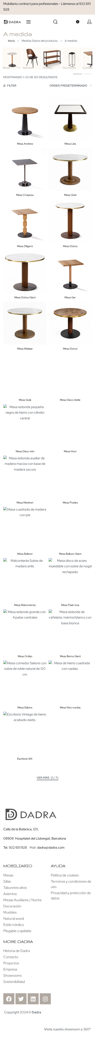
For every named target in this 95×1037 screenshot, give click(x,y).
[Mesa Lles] (70, 118)
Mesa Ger (70, 297)
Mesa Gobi (70, 195)
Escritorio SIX (24, 759)
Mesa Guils (25, 400)
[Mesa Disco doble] (70, 374)
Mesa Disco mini (25, 451)
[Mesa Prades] (70, 477)
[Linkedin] (33, 998)
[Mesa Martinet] (24, 477)
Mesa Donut (70, 348)
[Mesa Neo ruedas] (70, 682)
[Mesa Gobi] (70, 169)
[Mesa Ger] (70, 271)
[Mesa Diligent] (24, 220)
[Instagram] (45, 998)
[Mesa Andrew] (24, 118)
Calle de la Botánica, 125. (21, 829)
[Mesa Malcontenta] (24, 579)
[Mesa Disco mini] (24, 425)
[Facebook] (8, 998)
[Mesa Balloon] (24, 528)
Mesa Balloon (25, 554)
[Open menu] (28, 22)
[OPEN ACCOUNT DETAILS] (89, 21)
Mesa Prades (70, 502)
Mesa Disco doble (70, 400)
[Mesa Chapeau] (24, 169)
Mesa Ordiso (25, 656)
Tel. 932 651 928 (15, 847)
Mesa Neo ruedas (70, 707)
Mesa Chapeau (25, 195)
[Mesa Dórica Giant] (24, 271)
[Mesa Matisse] (24, 323)
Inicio (11, 41)
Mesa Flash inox (70, 605)
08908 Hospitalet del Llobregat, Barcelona (34, 838)
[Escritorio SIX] (24, 733)
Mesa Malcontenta (25, 605)
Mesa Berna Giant (70, 656)
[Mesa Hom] (70, 425)
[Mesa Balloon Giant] (70, 528)
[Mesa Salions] (24, 682)
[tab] (77, 74)
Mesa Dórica (70, 246)
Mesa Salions (24, 707)
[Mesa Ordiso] (24, 630)
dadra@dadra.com (51, 847)
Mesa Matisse (25, 348)
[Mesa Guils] (24, 374)
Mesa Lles (70, 144)
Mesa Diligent (25, 246)
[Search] (55, 21)
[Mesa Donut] (70, 323)
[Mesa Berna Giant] (70, 630)
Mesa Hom (70, 451)
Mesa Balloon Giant (70, 554)
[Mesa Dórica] (70, 220)
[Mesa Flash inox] (70, 579)
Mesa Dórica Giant (25, 297)
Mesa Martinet (25, 502)
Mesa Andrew (25, 144)
